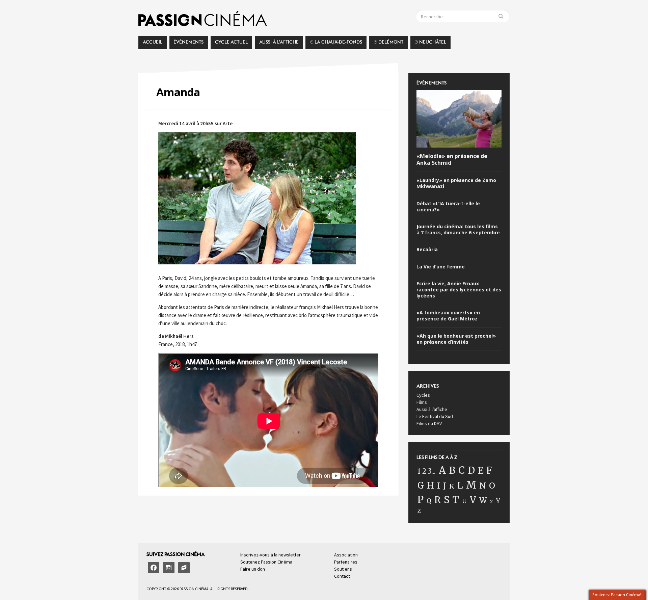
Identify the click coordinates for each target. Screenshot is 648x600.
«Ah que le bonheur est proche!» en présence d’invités (456, 339)
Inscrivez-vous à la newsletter (270, 555)
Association (346, 555)
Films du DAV (429, 423)
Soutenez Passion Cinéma (266, 562)
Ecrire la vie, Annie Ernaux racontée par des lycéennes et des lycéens (458, 290)
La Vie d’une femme (440, 267)
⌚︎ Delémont (388, 44)
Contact (342, 576)
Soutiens (343, 569)
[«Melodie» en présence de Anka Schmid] (459, 120)
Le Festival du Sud (434, 416)
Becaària (427, 249)
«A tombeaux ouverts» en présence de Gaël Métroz (448, 316)
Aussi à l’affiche (279, 44)
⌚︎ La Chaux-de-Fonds (336, 44)
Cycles (423, 395)
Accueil (152, 44)
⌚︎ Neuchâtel (430, 44)
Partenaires (345, 562)
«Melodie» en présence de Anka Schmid (451, 160)
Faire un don (252, 569)
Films (421, 402)
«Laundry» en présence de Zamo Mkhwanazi (456, 183)
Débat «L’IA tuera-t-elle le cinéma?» (448, 207)
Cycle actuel (231, 44)
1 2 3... (426, 471)
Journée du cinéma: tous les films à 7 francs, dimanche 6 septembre (458, 230)
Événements (188, 44)
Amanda (178, 92)
